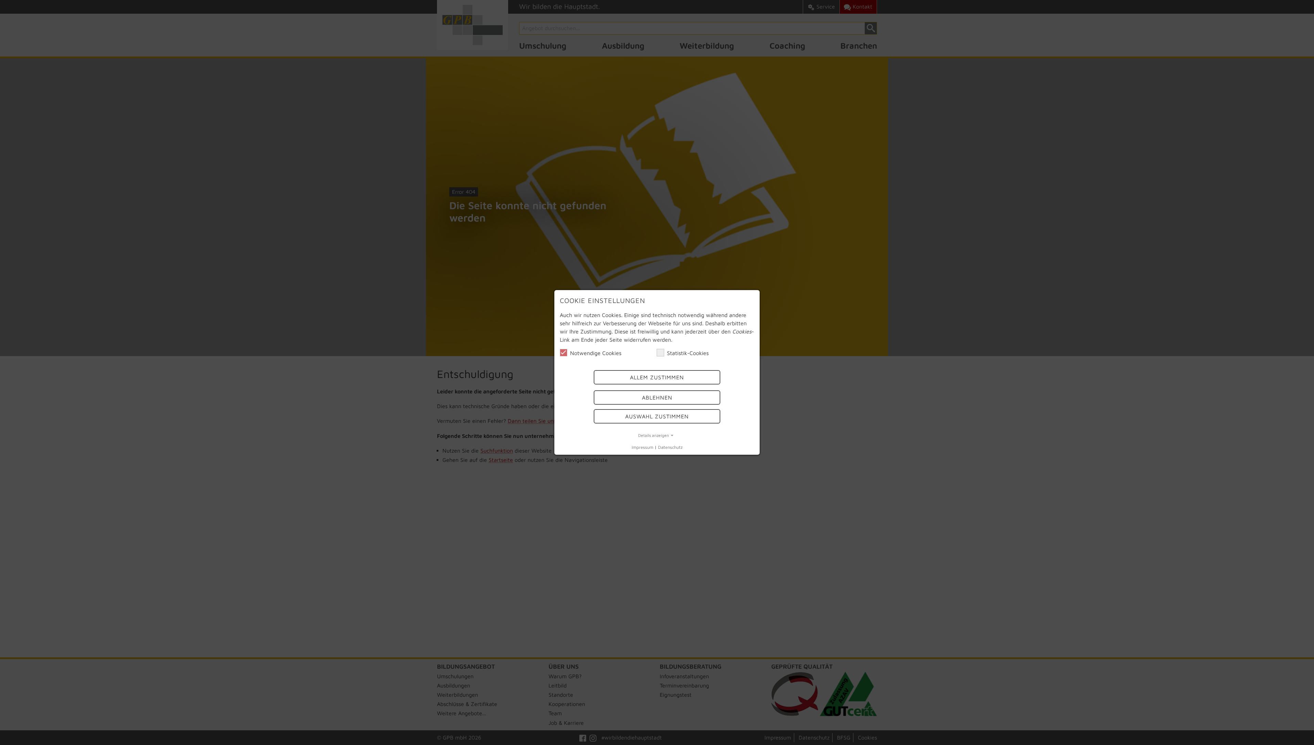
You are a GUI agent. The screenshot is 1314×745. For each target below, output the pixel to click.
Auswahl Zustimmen (657, 416)
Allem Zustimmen (657, 378)
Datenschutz (670, 447)
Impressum (642, 447)
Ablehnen (657, 397)
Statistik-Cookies (688, 353)
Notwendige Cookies (595, 353)
